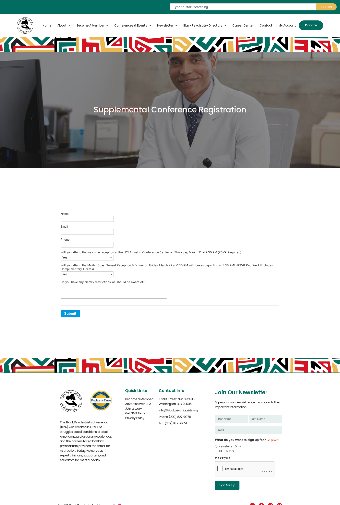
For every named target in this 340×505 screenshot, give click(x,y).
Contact (266, 25)
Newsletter (165, 25)
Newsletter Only (229, 446)
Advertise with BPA (138, 404)
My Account (287, 25)
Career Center (242, 25)
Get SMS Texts (135, 413)
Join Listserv (133, 408)
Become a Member (90, 25)
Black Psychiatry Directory (202, 25)
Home (46, 25)
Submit (70, 313)
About (62, 25)
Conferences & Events (130, 25)
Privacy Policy (134, 418)
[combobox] (243, 6)
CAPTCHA (223, 458)
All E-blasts (226, 451)
